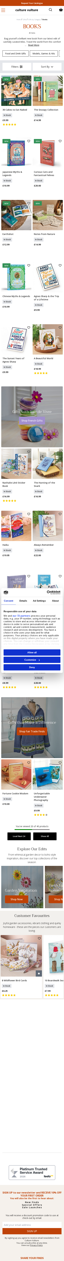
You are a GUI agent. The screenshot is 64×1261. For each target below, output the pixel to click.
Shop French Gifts (32, 420)
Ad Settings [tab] (39, 600)
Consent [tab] (8, 600)
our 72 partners (21, 615)
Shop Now (17, 899)
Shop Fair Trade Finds (32, 731)
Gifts (24, 19)
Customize (30, 659)
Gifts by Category (34, 19)
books (45, 19)
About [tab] (55, 600)
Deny (32, 667)
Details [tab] (23, 600)
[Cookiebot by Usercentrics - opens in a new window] (46, 593)
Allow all (32, 652)
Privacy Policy (36, 1245)
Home (18, 19)
